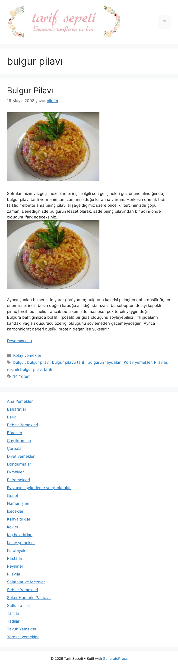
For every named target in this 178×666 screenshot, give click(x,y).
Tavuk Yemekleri (22, 629)
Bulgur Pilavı (30, 90)
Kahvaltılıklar (18, 519)
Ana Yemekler (20, 401)
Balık (11, 417)
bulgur (19, 362)
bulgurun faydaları (104, 362)
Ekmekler (15, 472)
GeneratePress (115, 658)
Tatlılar (13, 621)
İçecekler (15, 511)
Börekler (14, 432)
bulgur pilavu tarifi (68, 362)
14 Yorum (22, 376)
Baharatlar (16, 409)
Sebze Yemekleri (22, 589)
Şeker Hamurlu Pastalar (29, 597)
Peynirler (15, 566)
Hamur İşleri (18, 503)
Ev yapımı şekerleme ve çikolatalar (39, 487)
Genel (12, 495)
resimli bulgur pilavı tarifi (29, 369)
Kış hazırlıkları (19, 535)
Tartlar (13, 613)
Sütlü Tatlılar (18, 605)
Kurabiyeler (17, 550)
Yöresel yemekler (23, 637)
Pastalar (14, 558)
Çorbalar (15, 448)
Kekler (12, 527)
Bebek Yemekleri (22, 425)
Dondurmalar (19, 464)
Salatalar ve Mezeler (26, 582)
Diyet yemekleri (21, 456)
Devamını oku (19, 341)
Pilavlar (160, 362)
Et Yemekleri (18, 480)
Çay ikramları (19, 440)
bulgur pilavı (38, 362)
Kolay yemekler (27, 355)
